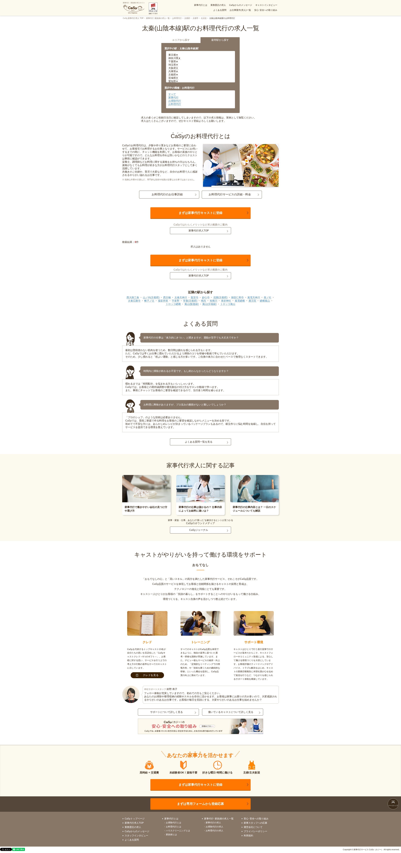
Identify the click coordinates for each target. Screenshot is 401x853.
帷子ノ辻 (149, 300)
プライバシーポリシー (255, 831)
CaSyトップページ (135, 818)
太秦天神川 (180, 297)
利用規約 (248, 835)
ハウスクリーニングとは (178, 830)
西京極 (167, 297)
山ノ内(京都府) (151, 297)
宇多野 (175, 300)
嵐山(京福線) (209, 304)
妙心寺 (206, 297)
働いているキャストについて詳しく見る (230, 712)
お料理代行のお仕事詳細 (167, 194)
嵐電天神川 (253, 297)
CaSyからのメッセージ (240, 5)
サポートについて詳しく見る (166, 712)
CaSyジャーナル (198, 530)
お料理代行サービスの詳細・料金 (230, 194)
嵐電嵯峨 (240, 300)
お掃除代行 (174, 100)
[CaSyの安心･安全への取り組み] (200, 727)
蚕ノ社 (267, 297)
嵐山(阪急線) (192, 304)
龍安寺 (194, 297)
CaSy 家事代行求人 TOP (133, 18)
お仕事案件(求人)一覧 (240, 10)
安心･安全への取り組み (265, 10)
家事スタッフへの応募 (255, 822)
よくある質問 (219, 10)
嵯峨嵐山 (265, 300)
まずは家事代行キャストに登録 (200, 213)
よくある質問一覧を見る (198, 441)
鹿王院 (252, 300)
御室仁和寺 (237, 297)
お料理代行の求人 (214, 830)
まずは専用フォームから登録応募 (200, 803)
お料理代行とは (173, 826)
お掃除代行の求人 (214, 826)
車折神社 (226, 300)
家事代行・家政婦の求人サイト (134, 3)
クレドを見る (151, 675)
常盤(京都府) (190, 300)
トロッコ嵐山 (227, 304)
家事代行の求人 (213, 822)
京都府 (187, 18)
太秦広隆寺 (134, 300)
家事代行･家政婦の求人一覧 (158, 18)
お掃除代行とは (173, 822)
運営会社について (253, 827)
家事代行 (173, 97)
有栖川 (213, 300)
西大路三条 (133, 297)
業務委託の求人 (218, 5)
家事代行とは (200, 5)
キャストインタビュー (266, 5)
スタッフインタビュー (136, 835)
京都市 (195, 18)
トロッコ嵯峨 (173, 304)
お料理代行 (177, 18)
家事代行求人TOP (199, 230)
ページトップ (393, 805)
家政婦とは (171, 834)
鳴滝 (203, 300)
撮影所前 (163, 300)
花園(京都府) (220, 297)
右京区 (204, 18)
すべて (172, 94)
